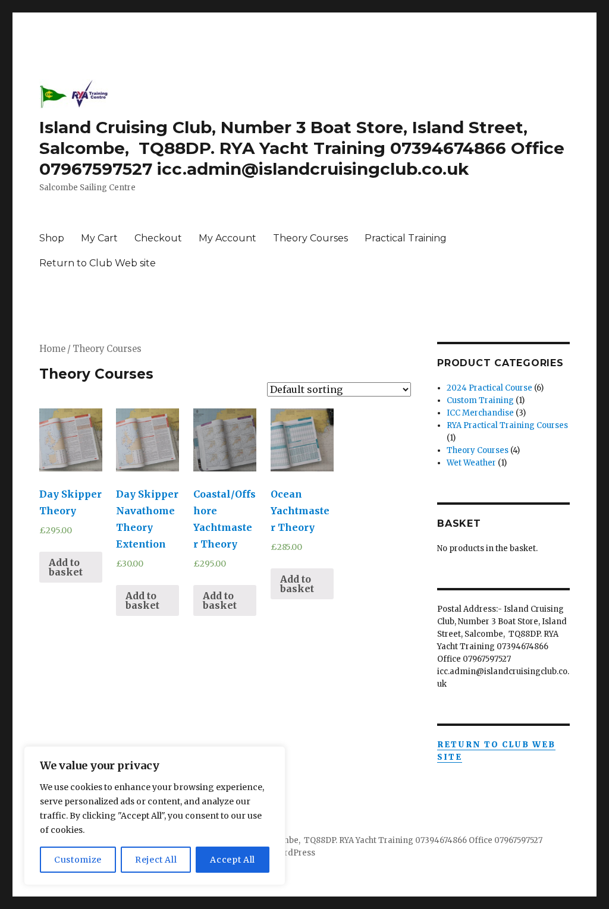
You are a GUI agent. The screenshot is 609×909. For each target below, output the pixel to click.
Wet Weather (471, 463)
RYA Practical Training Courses (507, 425)
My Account (227, 238)
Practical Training (406, 238)
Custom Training (480, 400)
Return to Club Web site (97, 263)
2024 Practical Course (489, 388)
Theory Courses (310, 238)
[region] (154, 815)
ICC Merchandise (480, 413)
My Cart (99, 238)
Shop (51, 238)
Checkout (158, 238)
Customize (78, 859)
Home (52, 349)
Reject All (156, 859)
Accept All (232, 859)
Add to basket (66, 567)
